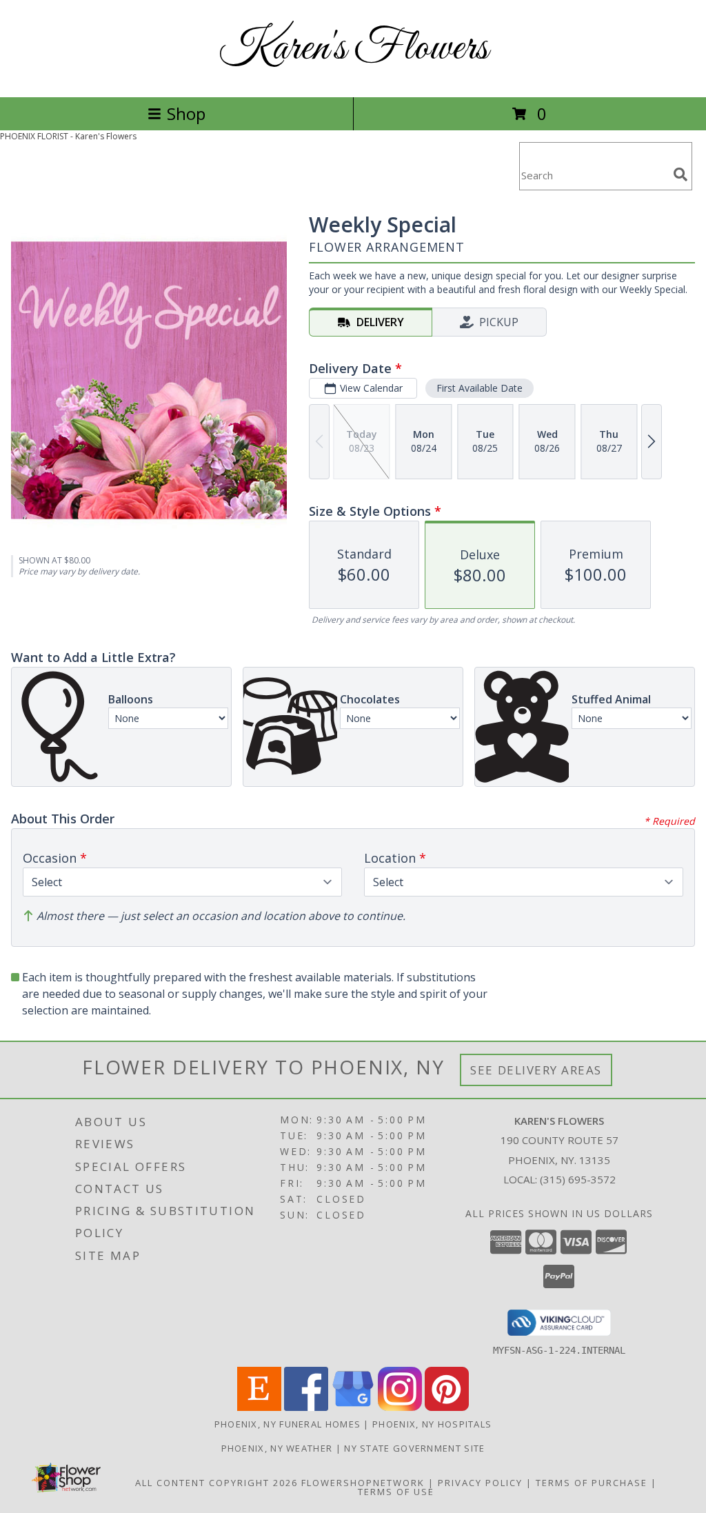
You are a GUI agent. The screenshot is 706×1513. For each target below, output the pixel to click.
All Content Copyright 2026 (216, 1482)
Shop (186, 113)
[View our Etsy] (259, 1407)
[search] (680, 174)
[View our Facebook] (306, 1407)
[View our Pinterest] (447, 1407)
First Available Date (479, 387)
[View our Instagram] (400, 1407)
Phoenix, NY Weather (277, 1448)
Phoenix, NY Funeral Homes (287, 1424)
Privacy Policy (480, 1482)
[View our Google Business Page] (353, 1407)
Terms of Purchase (591, 1482)
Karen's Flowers (353, 49)
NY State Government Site (414, 1448)
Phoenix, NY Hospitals (432, 1424)
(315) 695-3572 (578, 1179)
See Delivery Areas (536, 1070)
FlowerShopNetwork (363, 1482)
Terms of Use (396, 1491)
